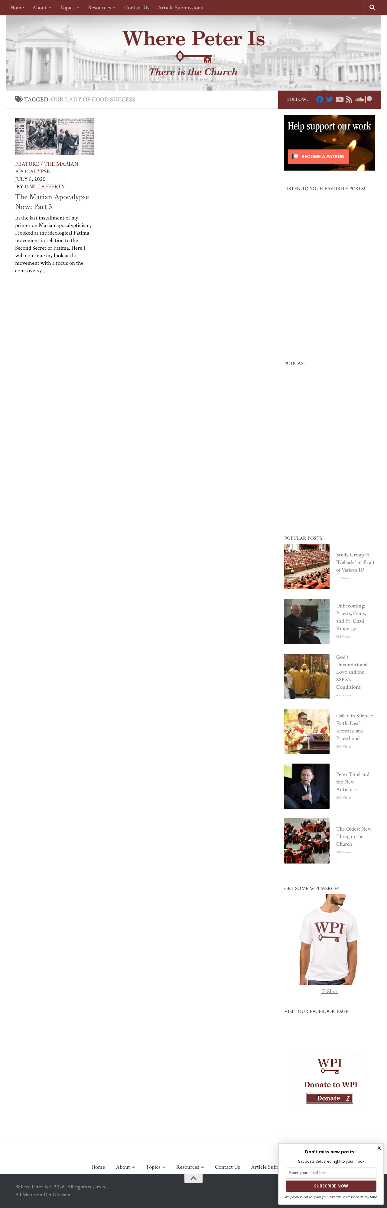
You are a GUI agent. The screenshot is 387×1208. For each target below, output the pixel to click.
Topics (67, 7)
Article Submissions (180, 7)
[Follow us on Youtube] (339, 99)
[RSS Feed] (349, 99)
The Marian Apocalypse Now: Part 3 (52, 202)
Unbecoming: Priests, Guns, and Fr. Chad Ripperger (351, 617)
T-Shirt (329, 991)
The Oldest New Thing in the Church (354, 836)
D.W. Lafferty (44, 187)
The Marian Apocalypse (46, 167)
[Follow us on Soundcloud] (358, 99)
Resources (99, 7)
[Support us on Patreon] (368, 99)
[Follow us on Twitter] (329, 99)
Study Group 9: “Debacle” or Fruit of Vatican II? (355, 562)
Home (17, 7)
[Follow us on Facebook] (320, 99)
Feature (27, 164)
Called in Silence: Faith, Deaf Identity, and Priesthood (354, 727)
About (39, 7)
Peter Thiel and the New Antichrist (352, 782)
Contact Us (136, 7)
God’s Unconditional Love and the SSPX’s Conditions (351, 672)
